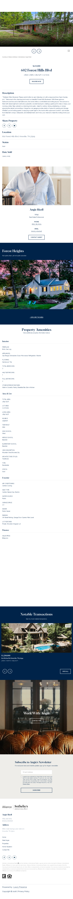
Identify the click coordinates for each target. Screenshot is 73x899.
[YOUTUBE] (14, 857)
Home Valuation (7, 846)
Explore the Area (37, 317)
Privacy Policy (26, 784)
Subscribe (36, 790)
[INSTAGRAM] (9, 857)
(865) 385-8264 (36, 224)
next (39, 51)
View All (65, 671)
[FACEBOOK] (4, 857)
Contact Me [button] (36, 721)
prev (34, 51)
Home (4, 837)
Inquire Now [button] (36, 81)
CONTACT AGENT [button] (36, 237)
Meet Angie (5, 840)
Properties (5, 843)
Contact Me (5, 850)
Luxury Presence (20, 887)
